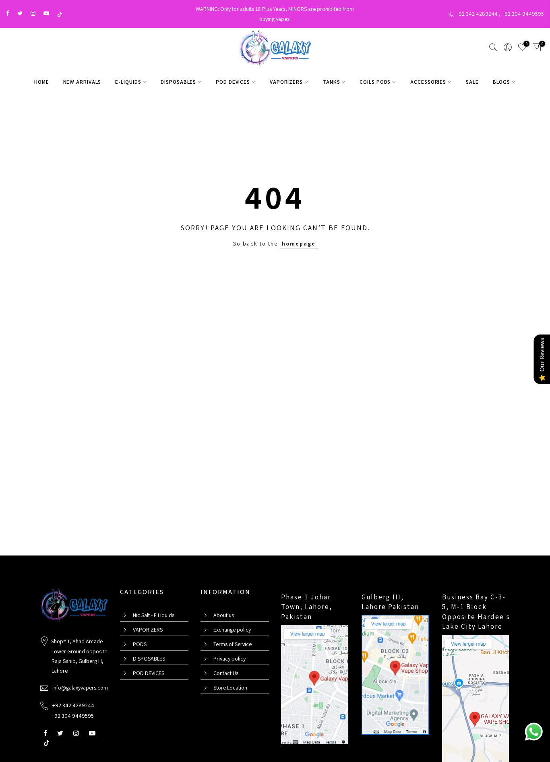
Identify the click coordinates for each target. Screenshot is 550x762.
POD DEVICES (233, 81)
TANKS (331, 81)
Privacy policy (229, 658)
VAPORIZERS (286, 81)
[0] (537, 49)
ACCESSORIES (428, 81)
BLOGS (502, 81)
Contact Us (225, 673)
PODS (140, 644)
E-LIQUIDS (128, 81)
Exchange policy (232, 629)
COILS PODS (375, 81)
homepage (299, 243)
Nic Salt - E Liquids (153, 615)
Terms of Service (232, 644)
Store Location (230, 687)
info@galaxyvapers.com (80, 687)
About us (223, 615)
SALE (472, 81)
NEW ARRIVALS (82, 81)
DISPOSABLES (178, 81)
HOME (41, 81)
